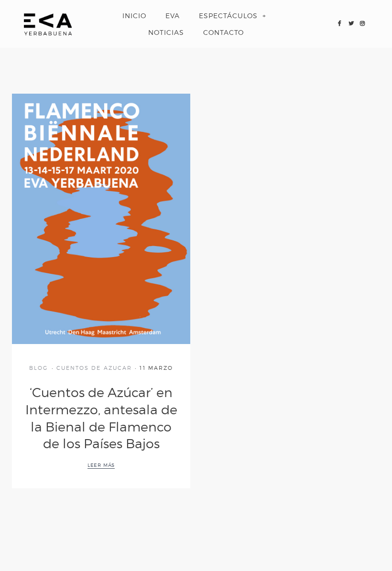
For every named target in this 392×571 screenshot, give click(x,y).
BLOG (38, 368)
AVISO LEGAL (122, 527)
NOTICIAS (166, 32)
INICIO (134, 15)
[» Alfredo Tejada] (48, 24)
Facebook (339, 24)
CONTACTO (223, 32)
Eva (172, 15)
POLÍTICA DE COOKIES (256, 527)
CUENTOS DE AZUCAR (94, 368)
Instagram (362, 24)
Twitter (351, 24)
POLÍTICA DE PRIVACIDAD (182, 527)
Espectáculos (228, 15)
